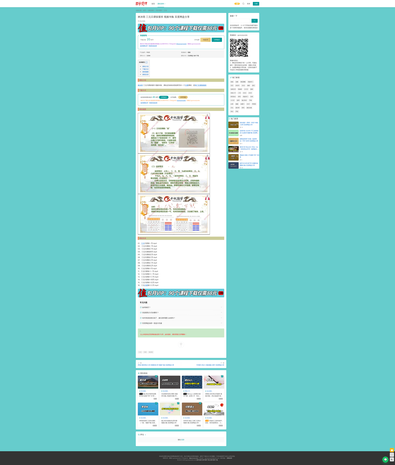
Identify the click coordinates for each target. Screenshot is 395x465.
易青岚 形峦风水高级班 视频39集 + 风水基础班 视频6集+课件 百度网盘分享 (213, 395)
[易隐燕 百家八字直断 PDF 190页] (233, 157)
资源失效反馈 (153, 46)
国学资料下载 (206, 460)
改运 (232, 111)
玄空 (232, 85)
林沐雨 (140, 85)
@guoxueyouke (181, 44)
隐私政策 (229, 458)
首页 (153, 4)
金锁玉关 (233, 89)
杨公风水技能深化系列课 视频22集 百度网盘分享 (169, 422)
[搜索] (243, 3)
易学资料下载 (214, 460)
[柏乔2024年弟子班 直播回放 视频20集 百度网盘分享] (233, 165)
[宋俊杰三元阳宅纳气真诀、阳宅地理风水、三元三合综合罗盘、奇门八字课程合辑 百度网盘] (214, 409)
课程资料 (160, 4)
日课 (186, 85)
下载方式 (145, 69)
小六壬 (232, 100)
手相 (250, 100)
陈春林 (240, 89)
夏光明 (237, 107)
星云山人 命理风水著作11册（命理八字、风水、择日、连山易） (192, 395)
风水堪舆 (142, 21)
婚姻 (237, 104)
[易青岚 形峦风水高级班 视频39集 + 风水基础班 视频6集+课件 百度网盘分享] (214, 382)
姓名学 (237, 85)
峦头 (232, 107)
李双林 (254, 104)
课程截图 (145, 72)
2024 (250, 93)
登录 (182, 440)
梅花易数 (243, 82)
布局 (251, 96)
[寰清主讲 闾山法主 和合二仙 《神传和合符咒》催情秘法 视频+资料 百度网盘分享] (233, 149)
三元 (143, 243)
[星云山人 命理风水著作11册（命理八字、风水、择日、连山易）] (192, 382)
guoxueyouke (181, 100)
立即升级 (183, 97)
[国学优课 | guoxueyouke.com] (141, 3)
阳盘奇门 (245, 96)
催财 (248, 85)
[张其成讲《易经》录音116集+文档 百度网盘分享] (233, 125)
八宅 (239, 93)
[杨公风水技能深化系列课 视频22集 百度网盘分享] (170, 409)
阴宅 (243, 107)
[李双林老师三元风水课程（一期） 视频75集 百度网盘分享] (148, 409)
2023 (244, 93)
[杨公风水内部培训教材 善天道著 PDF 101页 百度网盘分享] (148, 382)
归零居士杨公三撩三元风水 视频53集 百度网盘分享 (192, 422)
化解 (237, 82)
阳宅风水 (233, 96)
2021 (248, 104)
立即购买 (217, 40)
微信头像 (249, 107)
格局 (238, 100)
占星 (232, 104)
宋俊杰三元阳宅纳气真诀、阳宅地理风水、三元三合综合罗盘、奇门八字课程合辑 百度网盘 (214, 422)
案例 (251, 89)
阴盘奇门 (250, 82)
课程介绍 (145, 66)
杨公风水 (244, 100)
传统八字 (233, 93)
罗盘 (237, 111)
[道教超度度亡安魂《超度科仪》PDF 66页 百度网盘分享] (233, 141)
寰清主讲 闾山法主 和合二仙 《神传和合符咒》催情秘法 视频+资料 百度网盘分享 (249, 149)
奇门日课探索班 (200, 85)
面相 (232, 82)
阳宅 (239, 96)
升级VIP (205, 40)
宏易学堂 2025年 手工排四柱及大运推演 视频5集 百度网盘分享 (249, 133)
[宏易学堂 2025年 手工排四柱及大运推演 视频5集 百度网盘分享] (233, 133)
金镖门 (242, 104)
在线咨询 (385, 460)
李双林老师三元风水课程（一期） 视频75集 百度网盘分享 (147, 422)
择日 (253, 85)
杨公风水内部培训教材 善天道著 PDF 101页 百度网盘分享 (147, 395)
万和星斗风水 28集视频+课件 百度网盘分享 (210, 365)
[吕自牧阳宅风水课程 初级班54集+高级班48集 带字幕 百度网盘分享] (170, 382)
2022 (243, 85)
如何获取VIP (144, 46)
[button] (146, 62)
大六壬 (246, 89)
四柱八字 (187, 391)
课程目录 (145, 74)
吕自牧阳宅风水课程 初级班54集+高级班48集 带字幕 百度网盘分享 (169, 395)
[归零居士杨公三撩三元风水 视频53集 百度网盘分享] (192, 409)
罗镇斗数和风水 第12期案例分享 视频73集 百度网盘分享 (156, 365)
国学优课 (199, 460)
